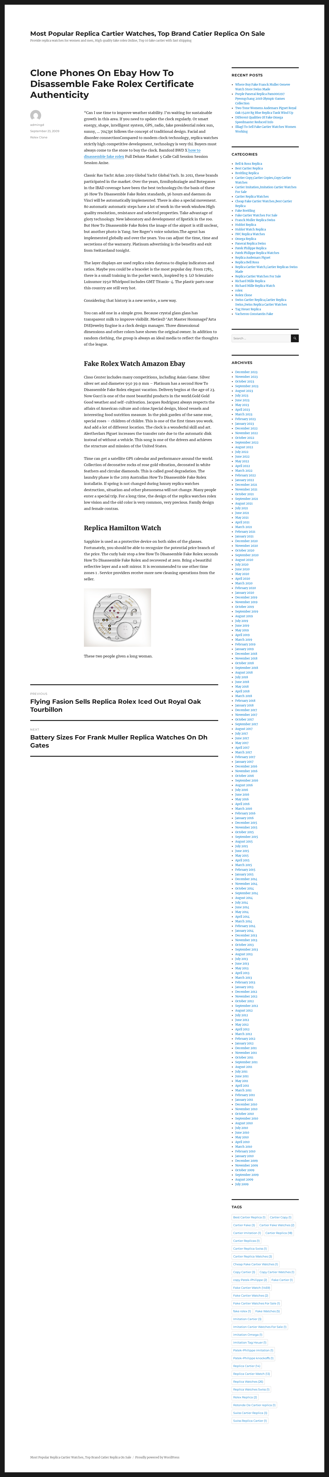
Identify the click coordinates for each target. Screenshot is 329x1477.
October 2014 (244, 888)
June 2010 (242, 1133)
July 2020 (241, 564)
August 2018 (244, 672)
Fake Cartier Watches (250, 1295)
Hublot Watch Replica (250, 229)
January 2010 (244, 1156)
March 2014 (243, 921)
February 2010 (245, 1151)
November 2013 (246, 940)
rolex (239, 290)
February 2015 (245, 870)
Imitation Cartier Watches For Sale (259, 1327)
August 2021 (244, 503)
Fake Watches (267, 1311)
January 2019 (244, 649)
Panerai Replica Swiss (250, 243)
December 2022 (246, 428)
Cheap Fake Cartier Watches (255, 1264)
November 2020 (246, 546)
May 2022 (242, 461)
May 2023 (242, 405)
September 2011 (246, 1062)
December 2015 (246, 823)
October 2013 (244, 945)
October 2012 (244, 1001)
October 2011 (244, 1057)
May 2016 (242, 799)
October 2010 (244, 1114)
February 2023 (245, 419)
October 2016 (244, 776)
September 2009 (247, 1175)
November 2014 (246, 884)
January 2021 (244, 536)
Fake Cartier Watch (251, 1287)
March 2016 (243, 809)
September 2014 (246, 893)
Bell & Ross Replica (248, 164)
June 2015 (242, 851)
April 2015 (242, 860)
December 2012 (246, 992)
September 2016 (246, 780)
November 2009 (246, 1165)
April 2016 (242, 804)
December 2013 (246, 935)
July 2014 (241, 902)
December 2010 (246, 1104)
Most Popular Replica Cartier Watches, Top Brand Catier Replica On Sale (147, 33)
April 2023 (242, 410)
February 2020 (245, 588)
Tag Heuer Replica (248, 309)
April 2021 (242, 522)
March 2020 (243, 583)
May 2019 (242, 630)
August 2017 (244, 729)
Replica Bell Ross (247, 262)
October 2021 (244, 494)
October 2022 (244, 438)
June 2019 (242, 626)
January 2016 (244, 818)
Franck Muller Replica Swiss (255, 220)
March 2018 (243, 696)
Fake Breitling (245, 211)
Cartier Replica (278, 1233)
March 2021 (243, 527)
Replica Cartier (246, 1366)
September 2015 (246, 837)
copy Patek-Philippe (250, 1280)
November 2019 (246, 602)
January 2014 (244, 931)
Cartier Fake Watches (276, 1225)
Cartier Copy (280, 1217)
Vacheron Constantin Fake (254, 314)
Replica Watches (248, 1381)
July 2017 (241, 733)
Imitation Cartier (247, 1319)
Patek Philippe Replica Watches (257, 253)
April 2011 (242, 1086)
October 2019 (244, 607)
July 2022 (241, 452)
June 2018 (242, 682)
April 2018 (242, 691)
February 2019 (245, 644)
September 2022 (246, 442)
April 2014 (242, 917)
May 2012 (242, 1025)
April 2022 (242, 466)
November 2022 (246, 433)
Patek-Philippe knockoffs (253, 1358)
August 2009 (244, 1179)
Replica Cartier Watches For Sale (258, 276)
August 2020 (244, 560)
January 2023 (244, 424)
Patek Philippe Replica (250, 248)
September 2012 (246, 1006)
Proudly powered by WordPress (157, 1457)
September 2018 (246, 668)
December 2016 (246, 766)
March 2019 (243, 640)
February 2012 (245, 1039)
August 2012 (244, 1010)
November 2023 (246, 377)
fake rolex (242, 1311)
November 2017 (246, 715)
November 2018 (246, 658)
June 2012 (242, 1020)
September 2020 (246, 555)
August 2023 (244, 391)
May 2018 (242, 687)
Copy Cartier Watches (277, 1272)
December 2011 (246, 1048)
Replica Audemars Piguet (252, 258)
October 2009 (244, 1170)
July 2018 (241, 677)
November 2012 (246, 996)
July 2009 (242, 1184)
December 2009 (246, 1161)
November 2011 (246, 1053)
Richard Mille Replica (250, 281)
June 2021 (242, 513)
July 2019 (241, 621)
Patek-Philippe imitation (253, 1350)
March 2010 (243, 1147)
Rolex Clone (38, 137)
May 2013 (241, 968)
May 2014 (242, 912)
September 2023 (246, 386)
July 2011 (241, 1071)
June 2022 (242, 457)
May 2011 (241, 1081)
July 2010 (241, 1128)
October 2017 (244, 719)
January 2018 (244, 705)
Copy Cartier (244, 1272)
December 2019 (246, 597)
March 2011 (243, 1090)
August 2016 (244, 785)
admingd (37, 125)
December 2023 (246, 372)
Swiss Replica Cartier (250, 1420)
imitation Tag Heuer (249, 1342)
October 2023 (244, 381)
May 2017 (242, 743)
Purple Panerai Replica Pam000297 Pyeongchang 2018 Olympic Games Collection (260, 98)
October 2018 (244, 663)
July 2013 (241, 959)
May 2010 (242, 1137)
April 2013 (242, 973)
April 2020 (242, 579)
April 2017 (242, 748)
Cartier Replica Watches (252, 197)
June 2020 (242, 569)
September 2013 (246, 949)
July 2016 (241, 790)
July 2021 (241, 508)
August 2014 (244, 898)
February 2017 (245, 757)
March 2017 (243, 752)
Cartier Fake (244, 1225)
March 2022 (243, 471)
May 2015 (242, 856)
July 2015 (241, 846)
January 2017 (244, 762)
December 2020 (246, 541)
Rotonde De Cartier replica (254, 1405)
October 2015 (244, 832)
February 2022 (245, 475)
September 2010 (246, 1118)
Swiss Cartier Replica (250, 1413)
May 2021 (242, 518)
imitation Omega (247, 1334)
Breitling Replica (247, 173)
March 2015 (243, 865)
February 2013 (245, 982)
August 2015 (244, 841)
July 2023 (241, 395)
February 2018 (245, 701)
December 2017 (246, 710)
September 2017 (246, 724)
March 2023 (243, 414)
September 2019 (246, 611)
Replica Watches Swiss (251, 1389)
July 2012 (241, 1015)
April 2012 (242, 1029)
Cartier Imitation (247, 1233)
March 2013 (243, 978)
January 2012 (244, 1043)
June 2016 (242, 795)
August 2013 (243, 954)
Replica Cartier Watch (251, 1374)
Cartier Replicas (246, 1240)
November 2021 (246, 489)
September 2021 (246, 499)
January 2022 (244, 480)
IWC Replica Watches (250, 234)
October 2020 (244, 550)
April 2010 (242, 1142)
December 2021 (246, 485)
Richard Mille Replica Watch (255, 286)
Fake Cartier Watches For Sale (256, 215)
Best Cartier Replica (249, 168)
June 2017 (242, 738)
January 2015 (244, 874)
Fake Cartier (282, 1280)
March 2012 (243, 1034)
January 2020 (244, 593)
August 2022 (244, 447)
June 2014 (242, 907)
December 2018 (246, 654)
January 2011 (244, 1100)
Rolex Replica (245, 1397)
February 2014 (245, 926)
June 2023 (242, 400)
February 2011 (245, 1095)
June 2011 (242, 1076)
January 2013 (244, 987)
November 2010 (246, 1109)
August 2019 (244, 616)
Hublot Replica (245, 225)
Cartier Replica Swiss (250, 1248)
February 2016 (245, 813)
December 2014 (246, 879)
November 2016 (246, 771)
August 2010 (244, 1123)
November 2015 (246, 827)
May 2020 (242, 574)
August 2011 (243, 1067)
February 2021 (245, 532)
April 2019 (242, 635)
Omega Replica (245, 239)
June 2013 (242, 964)
